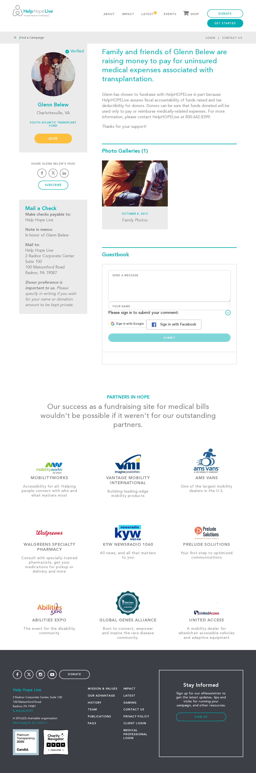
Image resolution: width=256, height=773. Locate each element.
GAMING (130, 702)
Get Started (225, 23)
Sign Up (201, 717)
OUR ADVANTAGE (101, 695)
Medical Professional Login (135, 734)
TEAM (92, 709)
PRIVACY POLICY (136, 716)
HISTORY (94, 702)
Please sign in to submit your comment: (143, 313)
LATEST (129, 695)
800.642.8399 (24, 711)
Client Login (134, 723)
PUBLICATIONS (99, 716)
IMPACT (129, 688)
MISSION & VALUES (102, 688)
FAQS (92, 723)
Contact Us (232, 38)
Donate (225, 14)
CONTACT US (133, 709)
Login (210, 38)
